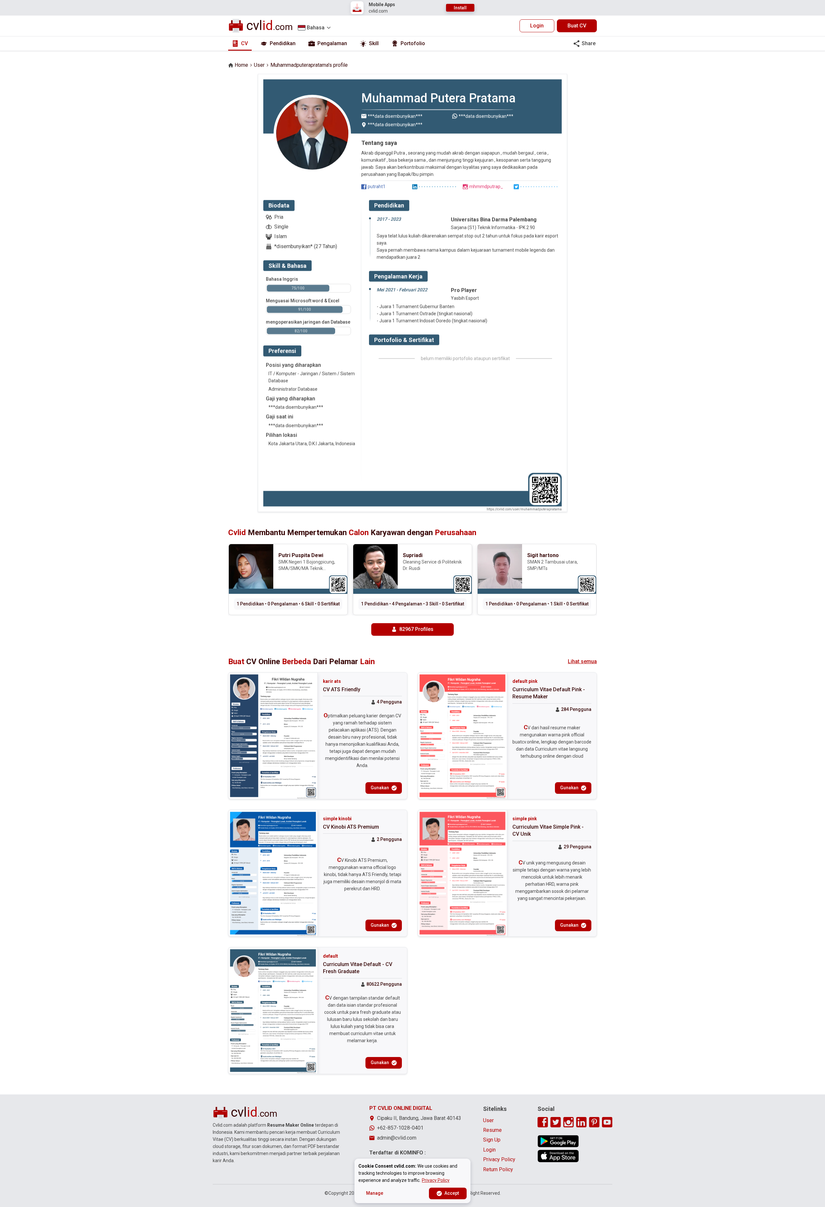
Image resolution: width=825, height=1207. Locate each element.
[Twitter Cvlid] (555, 1122)
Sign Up (491, 1140)
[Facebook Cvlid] (543, 1122)
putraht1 (376, 186)
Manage (374, 1193)
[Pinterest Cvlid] (594, 1122)
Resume (492, 1130)
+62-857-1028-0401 (400, 1128)
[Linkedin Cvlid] (581, 1122)
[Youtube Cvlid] (607, 1122)
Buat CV (577, 26)
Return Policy (498, 1169)
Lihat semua (582, 661)
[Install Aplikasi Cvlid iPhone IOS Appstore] (558, 1156)
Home (241, 65)
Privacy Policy (499, 1159)
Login (537, 26)
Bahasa (316, 28)
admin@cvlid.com (396, 1138)
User (259, 65)
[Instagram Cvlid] (568, 1122)
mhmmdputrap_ (486, 186)
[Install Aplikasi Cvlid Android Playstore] (558, 1141)
